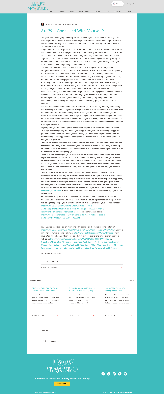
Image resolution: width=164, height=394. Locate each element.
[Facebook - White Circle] (103, 374)
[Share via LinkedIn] (53, 261)
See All (132, 280)
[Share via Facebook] (42, 261)
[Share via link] (58, 261)
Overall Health (56, 253)
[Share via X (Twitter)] (47, 261)
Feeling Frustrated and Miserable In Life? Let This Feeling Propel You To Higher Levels (82, 289)
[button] (130, 11)
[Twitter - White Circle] (108, 374)
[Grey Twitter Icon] (134, 4)
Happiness (45, 253)
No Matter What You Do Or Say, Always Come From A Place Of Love (45, 289)
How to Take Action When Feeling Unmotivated (116, 289)
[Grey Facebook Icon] (127, 4)
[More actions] (122, 24)
